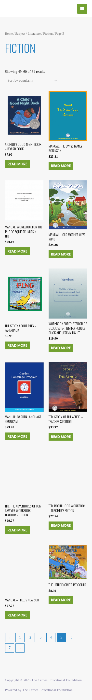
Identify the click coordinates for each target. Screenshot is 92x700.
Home (9, 33)
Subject (20, 33)
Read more (17, 164)
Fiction (48, 33)
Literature (34, 33)
